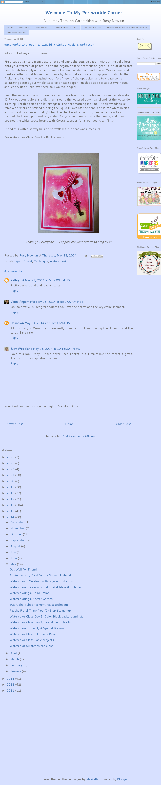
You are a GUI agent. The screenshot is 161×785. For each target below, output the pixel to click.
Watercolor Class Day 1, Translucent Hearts (40, 622)
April (14, 653)
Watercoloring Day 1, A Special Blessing (37, 628)
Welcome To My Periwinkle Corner (83, 13)
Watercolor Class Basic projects (31, 640)
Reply (14, 290)
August (15, 546)
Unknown (17, 323)
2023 (11, 469)
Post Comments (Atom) (78, 436)
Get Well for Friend (23, 569)
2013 (11, 678)
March (15, 659)
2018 (11, 493)
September (18, 540)
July (13, 552)
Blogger (122, 779)
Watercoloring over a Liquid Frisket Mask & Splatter (45, 587)
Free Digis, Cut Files (92, 27)
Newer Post (14, 424)
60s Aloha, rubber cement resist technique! (39, 604)
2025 (11, 463)
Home (10, 27)
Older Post (123, 424)
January (16, 671)
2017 (11, 499)
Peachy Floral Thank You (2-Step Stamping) (40, 610)
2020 (11, 481)
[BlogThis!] (94, 256)
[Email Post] (85, 255)
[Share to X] (97, 256)
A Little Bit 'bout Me (16, 32)
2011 (11, 690)
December (17, 522)
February (16, 665)
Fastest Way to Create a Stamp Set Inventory (127, 27)
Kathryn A (17, 280)
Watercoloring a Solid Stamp (29, 593)
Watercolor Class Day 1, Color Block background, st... (46, 616)
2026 (11, 457)
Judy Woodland (21, 348)
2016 (11, 505)
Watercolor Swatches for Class (31, 646)
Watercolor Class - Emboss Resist (33, 634)
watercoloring (59, 261)
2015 (11, 511)
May (13, 564)
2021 (11, 475)
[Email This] (92, 256)
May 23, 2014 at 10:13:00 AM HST (57, 348)
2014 (11, 517)
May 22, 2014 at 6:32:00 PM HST (48, 280)
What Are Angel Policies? (66, 27)
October (16, 534)
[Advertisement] (12, 734)
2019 (11, 487)
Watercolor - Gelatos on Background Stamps (41, 581)
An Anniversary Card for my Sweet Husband (40, 575)
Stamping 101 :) (42, 27)
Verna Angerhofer (22, 301)
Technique (41, 261)
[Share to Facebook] (99, 256)
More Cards (24, 27)
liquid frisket (23, 261)
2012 (11, 684)
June (14, 558)
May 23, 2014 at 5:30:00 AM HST (59, 301)
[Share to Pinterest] (101, 256)
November (18, 528)
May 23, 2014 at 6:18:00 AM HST (48, 323)
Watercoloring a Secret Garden (31, 599)
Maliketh (92, 779)
